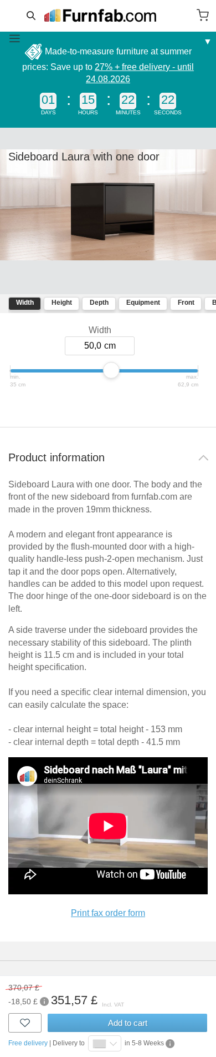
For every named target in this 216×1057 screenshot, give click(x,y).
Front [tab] (186, 302)
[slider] (111, 370)
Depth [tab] (99, 302)
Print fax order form (108, 913)
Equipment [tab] (143, 302)
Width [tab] (25, 302)
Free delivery (28, 1043)
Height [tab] (62, 302)
